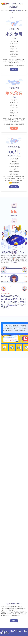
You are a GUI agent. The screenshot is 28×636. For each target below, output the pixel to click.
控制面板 (12, 18)
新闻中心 (21, 3)
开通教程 (19, 10)
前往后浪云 (14, 186)
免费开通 (14, 69)
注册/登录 (12, 10)
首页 (9, 3)
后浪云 (10, 182)
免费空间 (14, 3)
